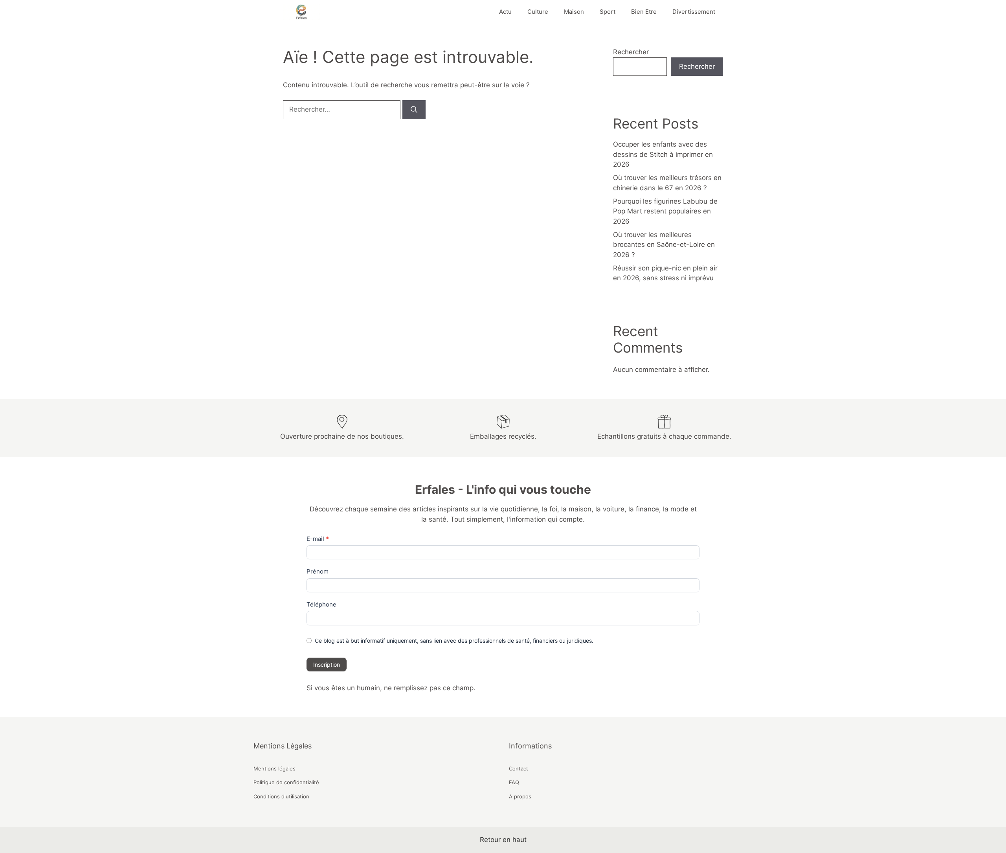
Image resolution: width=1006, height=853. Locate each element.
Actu (505, 11)
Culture (537, 11)
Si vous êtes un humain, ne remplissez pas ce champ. (391, 688)
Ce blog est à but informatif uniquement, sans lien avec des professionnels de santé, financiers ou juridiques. (454, 640)
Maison (574, 11)
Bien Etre (644, 11)
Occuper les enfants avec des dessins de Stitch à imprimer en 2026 (663, 154)
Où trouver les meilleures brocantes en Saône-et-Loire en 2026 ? (664, 245)
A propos (520, 796)
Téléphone (321, 604)
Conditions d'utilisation (281, 796)
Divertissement (693, 11)
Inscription (326, 664)
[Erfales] (301, 12)
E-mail (318, 538)
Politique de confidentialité (286, 782)
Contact (518, 768)
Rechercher (631, 52)
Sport (607, 11)
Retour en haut (503, 840)
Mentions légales (274, 768)
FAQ (514, 782)
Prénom (318, 571)
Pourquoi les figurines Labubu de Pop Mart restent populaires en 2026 (665, 211)
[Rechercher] (414, 109)
